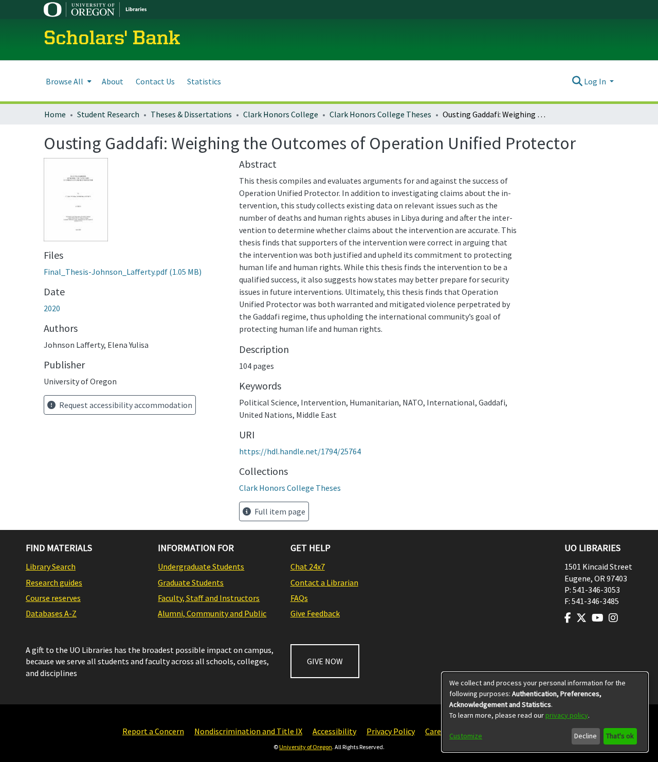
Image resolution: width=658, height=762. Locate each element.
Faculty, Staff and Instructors (209, 598)
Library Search (51, 566)
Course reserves (53, 598)
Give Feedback (315, 613)
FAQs (299, 598)
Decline (585, 735)
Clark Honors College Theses (380, 114)
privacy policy (566, 715)
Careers (438, 731)
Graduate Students (191, 582)
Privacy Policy (391, 731)
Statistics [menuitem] (204, 81)
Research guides (54, 582)
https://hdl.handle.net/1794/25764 (300, 451)
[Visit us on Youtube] (598, 618)
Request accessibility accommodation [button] (125, 405)
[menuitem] (68, 81)
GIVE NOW (325, 661)
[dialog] (545, 712)
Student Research (108, 114)
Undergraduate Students (201, 566)
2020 (52, 308)
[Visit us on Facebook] (567, 618)
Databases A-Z (51, 613)
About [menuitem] (112, 81)
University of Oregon (305, 747)
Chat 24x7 (307, 566)
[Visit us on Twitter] (581, 618)
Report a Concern (153, 731)
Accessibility (334, 731)
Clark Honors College (280, 114)
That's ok (620, 735)
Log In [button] (596, 81)
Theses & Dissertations (191, 114)
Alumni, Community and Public (212, 613)
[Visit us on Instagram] (613, 618)
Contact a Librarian (324, 582)
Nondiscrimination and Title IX (248, 731)
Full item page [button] (279, 511)
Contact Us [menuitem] (155, 81)
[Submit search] (577, 81)
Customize (465, 735)
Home (55, 114)
